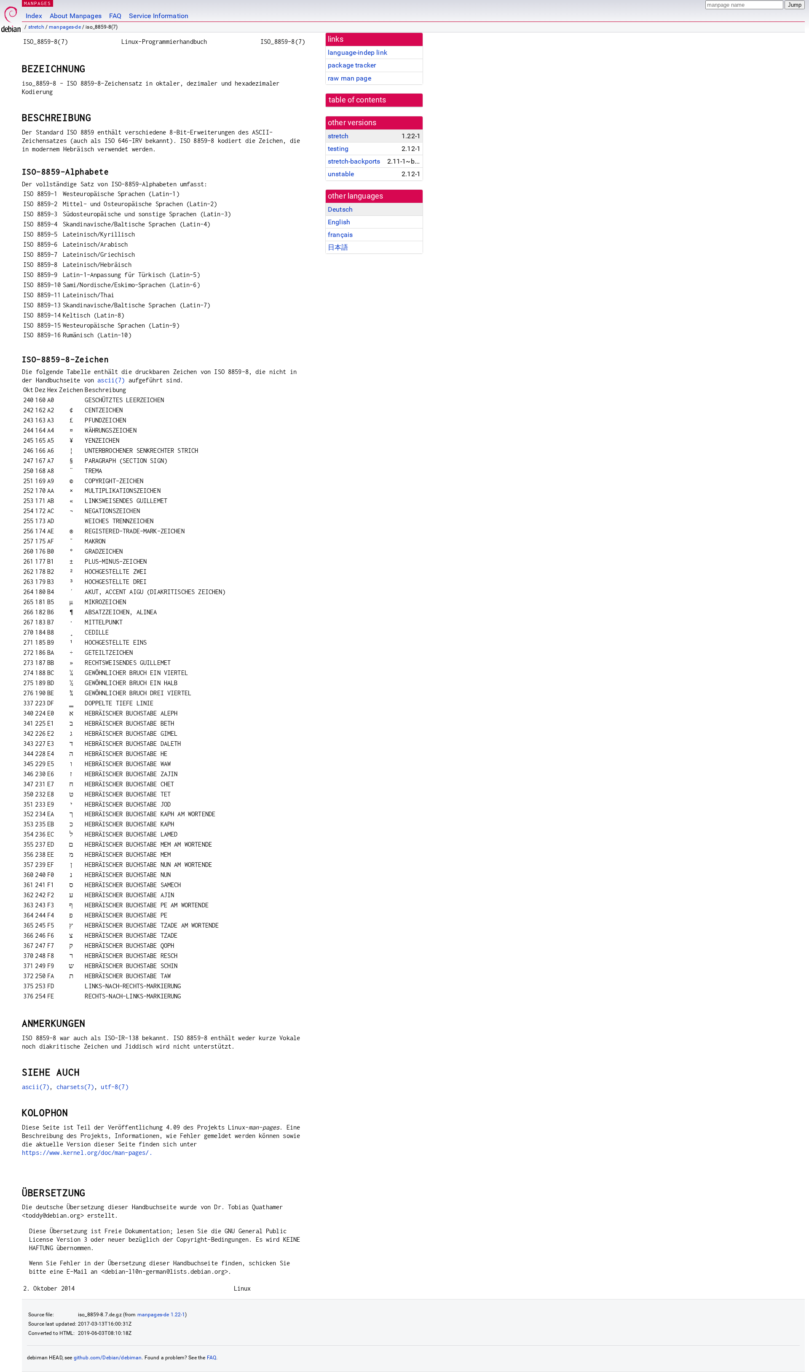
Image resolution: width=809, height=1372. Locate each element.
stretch (36, 27)
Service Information (158, 16)
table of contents (357, 100)
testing (338, 149)
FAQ (115, 16)
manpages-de (65, 27)
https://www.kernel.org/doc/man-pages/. (87, 1152)
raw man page (349, 78)
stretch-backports (354, 161)
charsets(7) (75, 1086)
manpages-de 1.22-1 (161, 1315)
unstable (341, 174)
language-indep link (357, 52)
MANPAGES (37, 3)
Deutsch (340, 209)
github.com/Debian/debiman (108, 1358)
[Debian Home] (10, 17)
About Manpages (76, 16)
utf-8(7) (114, 1086)
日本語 (338, 247)
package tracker (352, 65)
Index (34, 16)
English (339, 222)
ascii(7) (111, 380)
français (340, 235)
